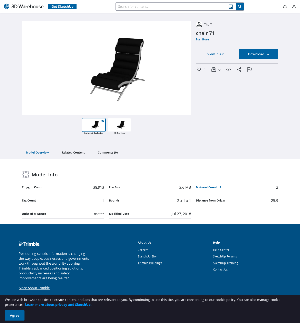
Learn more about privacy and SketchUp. (58, 304)
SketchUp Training (225, 263)
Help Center (221, 250)
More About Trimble (34, 288)
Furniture (202, 39)
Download (256, 54)
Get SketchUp (62, 6)
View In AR (215, 54)
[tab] (37, 152)
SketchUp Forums (225, 256)
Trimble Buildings (150, 263)
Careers (143, 250)
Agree (14, 315)
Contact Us (220, 269)
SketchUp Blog (147, 256)
